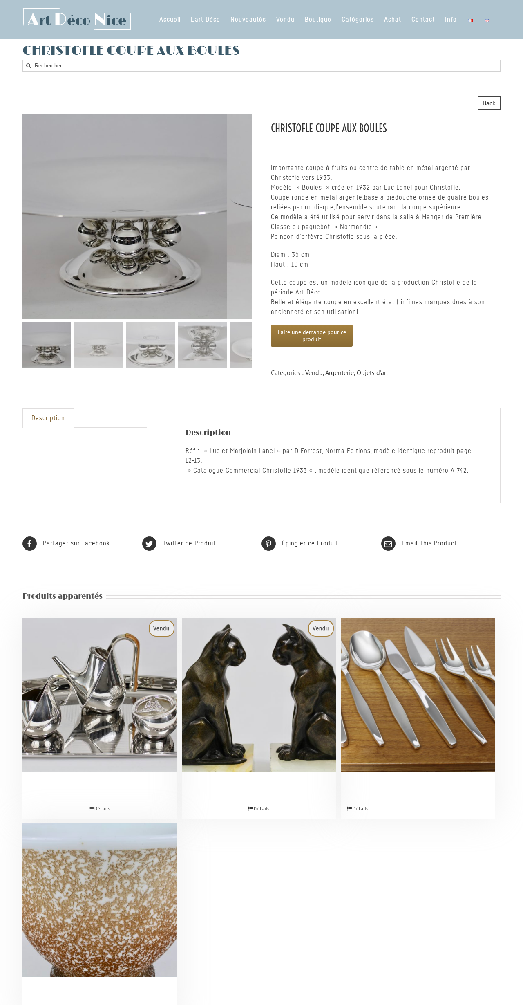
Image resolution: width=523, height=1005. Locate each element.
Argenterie (339, 372)
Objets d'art (372, 372)
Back (489, 103)
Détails (102, 808)
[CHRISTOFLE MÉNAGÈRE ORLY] (418, 676)
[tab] (48, 418)
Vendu (314, 372)
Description (48, 418)
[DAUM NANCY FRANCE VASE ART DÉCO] (99, 881)
